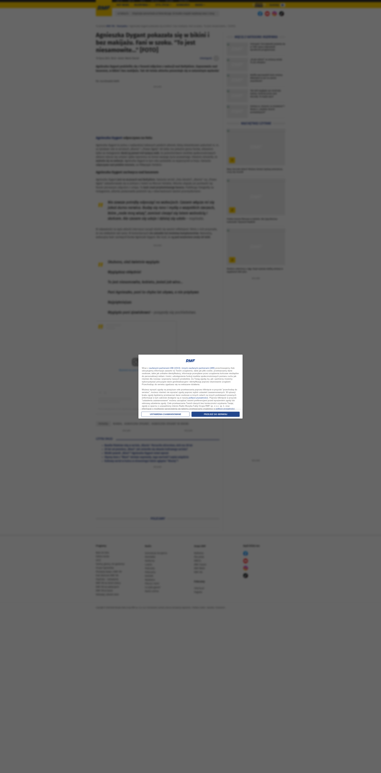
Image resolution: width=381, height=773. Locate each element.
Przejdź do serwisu (215, 414)
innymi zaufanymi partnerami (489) (198, 368)
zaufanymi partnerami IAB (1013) (164, 368)
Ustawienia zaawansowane (165, 414)
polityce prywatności (198, 398)
